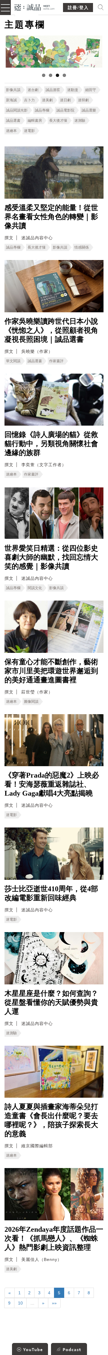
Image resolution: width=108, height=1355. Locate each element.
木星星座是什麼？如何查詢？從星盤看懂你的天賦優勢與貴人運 (51, 1002)
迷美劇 (47, 100)
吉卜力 (29, 100)
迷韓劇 (83, 100)
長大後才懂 (58, 120)
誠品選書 (13, 120)
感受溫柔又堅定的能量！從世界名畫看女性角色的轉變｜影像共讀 (51, 217)
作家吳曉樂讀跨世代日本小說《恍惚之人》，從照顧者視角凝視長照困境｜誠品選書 (51, 330)
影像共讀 (13, 90)
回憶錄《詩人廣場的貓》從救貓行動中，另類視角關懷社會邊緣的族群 (51, 444)
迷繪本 (11, 131)
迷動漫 (72, 90)
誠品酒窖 (53, 90)
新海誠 (11, 100)
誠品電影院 (65, 110)
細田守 (90, 90)
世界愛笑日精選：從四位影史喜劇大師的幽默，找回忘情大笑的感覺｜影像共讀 (51, 557)
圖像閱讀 (31, 701)
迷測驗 (79, 120)
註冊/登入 (78, 7)
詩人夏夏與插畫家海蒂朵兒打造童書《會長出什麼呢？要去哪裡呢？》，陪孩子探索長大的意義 (51, 1120)
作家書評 (56, 361)
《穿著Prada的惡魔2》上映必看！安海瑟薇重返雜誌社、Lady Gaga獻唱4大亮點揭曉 (51, 784)
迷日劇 (65, 100)
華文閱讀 (13, 361)
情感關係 (81, 247)
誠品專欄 (42, 110)
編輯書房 (35, 120)
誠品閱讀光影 (17, 110)
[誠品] (35, 7)
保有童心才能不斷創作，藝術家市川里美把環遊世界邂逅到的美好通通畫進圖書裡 (51, 671)
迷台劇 (33, 90)
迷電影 (29, 131)
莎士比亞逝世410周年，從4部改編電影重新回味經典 (51, 893)
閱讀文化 (35, 588)
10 (20, 1303)
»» (54, 1303)
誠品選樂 (89, 110)
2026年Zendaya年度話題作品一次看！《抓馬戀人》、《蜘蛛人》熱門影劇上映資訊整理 (53, 1238)
